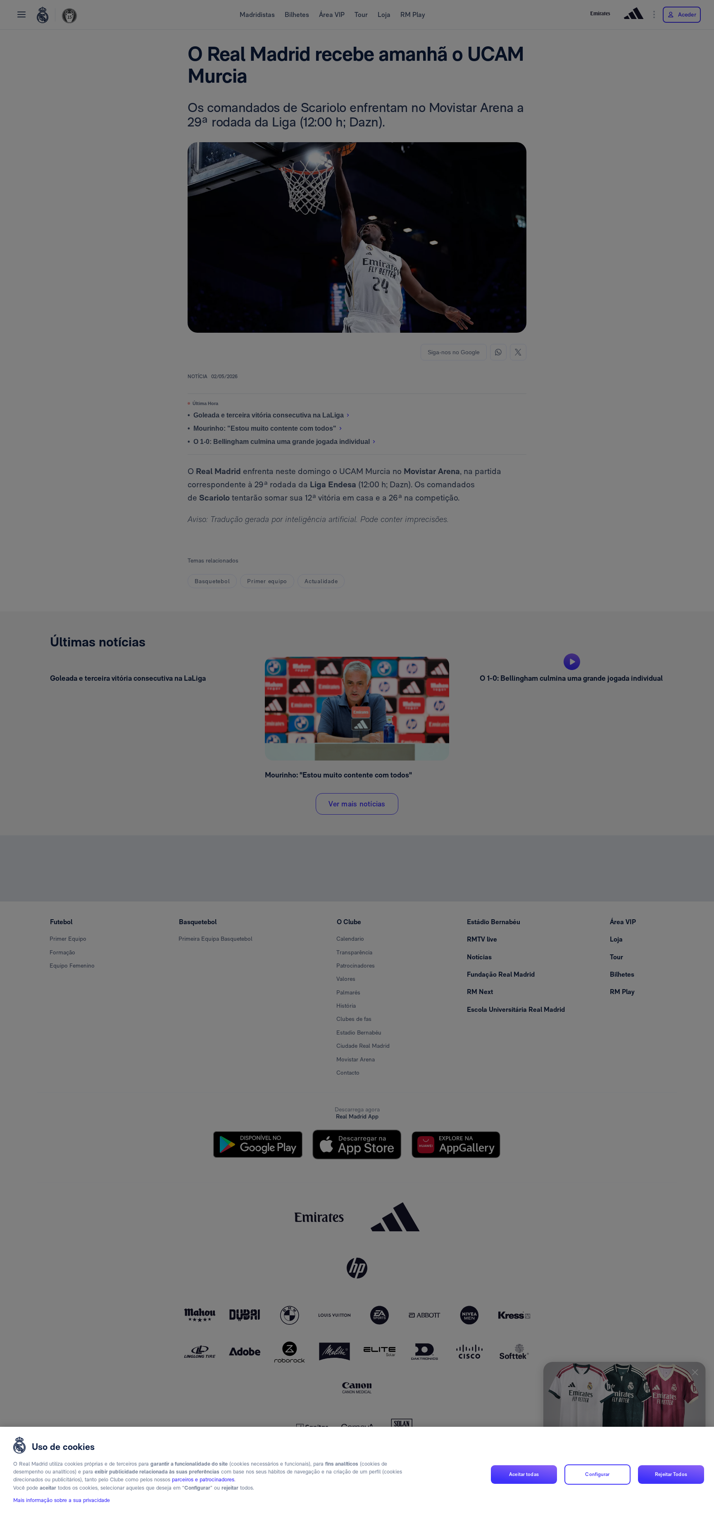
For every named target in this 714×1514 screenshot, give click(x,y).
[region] (357, 1470)
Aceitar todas (524, 1474)
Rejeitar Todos (671, 1474)
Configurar (597, 1474)
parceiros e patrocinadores (203, 1480)
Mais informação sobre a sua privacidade (61, 1500)
